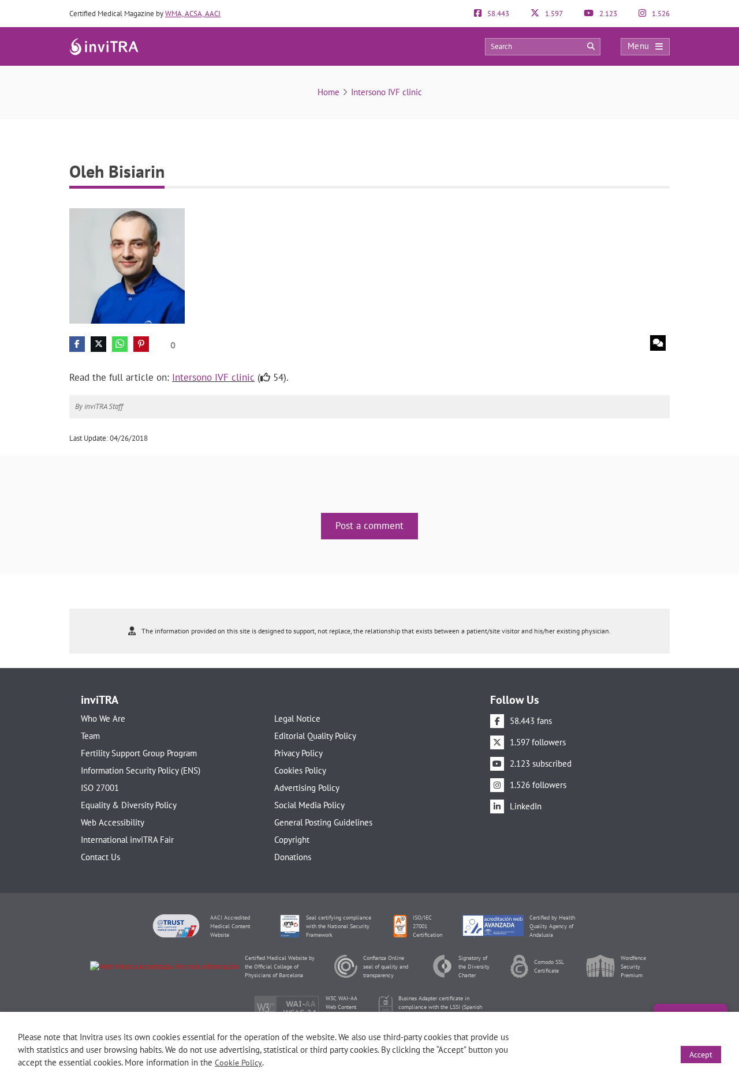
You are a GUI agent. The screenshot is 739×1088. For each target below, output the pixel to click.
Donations (292, 857)
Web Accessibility (112, 822)
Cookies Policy (300, 770)
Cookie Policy (238, 1063)
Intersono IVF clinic (386, 92)
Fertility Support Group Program (139, 753)
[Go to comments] (658, 343)
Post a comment (369, 525)
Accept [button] (700, 1054)
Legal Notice (297, 718)
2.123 (607, 13)
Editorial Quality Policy (315, 735)
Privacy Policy (298, 753)
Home (328, 92)
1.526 (660, 13)
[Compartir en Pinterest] (141, 344)
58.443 (497, 13)
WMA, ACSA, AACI (193, 13)
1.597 (553, 13)
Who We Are (103, 718)
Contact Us (100, 857)
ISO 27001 (100, 787)
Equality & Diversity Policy (129, 805)
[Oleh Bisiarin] (127, 265)
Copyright (291, 839)
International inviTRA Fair (127, 839)
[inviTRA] (104, 46)
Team (90, 735)
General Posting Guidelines (323, 822)
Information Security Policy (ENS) (140, 770)
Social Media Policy (309, 805)
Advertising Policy (306, 787)
